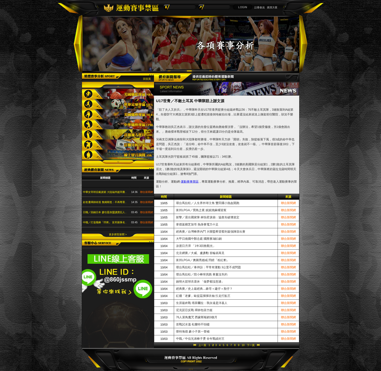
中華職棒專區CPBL (118, 124)
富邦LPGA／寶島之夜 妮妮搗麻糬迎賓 (201, 210)
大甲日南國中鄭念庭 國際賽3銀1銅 (199, 238)
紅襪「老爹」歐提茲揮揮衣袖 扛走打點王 (203, 295)
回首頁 (147, 78)
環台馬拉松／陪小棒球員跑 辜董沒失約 (201, 274)
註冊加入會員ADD (118, 134)
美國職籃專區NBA (118, 94)
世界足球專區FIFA (118, 104)
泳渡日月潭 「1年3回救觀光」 (196, 245)
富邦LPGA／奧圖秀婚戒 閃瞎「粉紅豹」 (202, 260)
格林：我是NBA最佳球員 (97, 223)
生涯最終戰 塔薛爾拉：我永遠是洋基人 (201, 303)
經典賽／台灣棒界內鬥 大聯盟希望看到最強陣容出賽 (210, 231)
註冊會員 (259, 7)
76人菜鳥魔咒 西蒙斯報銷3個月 (196, 317)
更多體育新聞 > (118, 234)
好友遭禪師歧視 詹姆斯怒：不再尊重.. (105, 193)
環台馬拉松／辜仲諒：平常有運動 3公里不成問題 (208, 267)
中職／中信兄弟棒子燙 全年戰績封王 (200, 338)
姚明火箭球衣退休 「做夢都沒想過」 (200, 281)
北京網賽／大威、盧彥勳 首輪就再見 (200, 253)
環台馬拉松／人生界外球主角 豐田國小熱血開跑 (207, 203)
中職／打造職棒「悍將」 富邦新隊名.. (105, 213)
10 (243, 345)
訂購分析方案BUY (118, 144)
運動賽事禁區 (190, 181)
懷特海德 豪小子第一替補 (193, 331)
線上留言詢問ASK (118, 155)
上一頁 (202, 345)
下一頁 (251, 345)
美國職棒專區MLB (118, 114)
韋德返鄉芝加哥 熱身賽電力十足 (197, 224)
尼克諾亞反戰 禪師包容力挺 (194, 310)
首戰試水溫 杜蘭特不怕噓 (193, 324)
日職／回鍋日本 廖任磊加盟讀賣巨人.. (105, 203)
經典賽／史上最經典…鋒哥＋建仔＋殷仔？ (204, 288)
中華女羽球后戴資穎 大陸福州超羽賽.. (105, 183)
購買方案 (272, 7)
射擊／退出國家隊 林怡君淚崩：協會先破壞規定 (207, 217)
